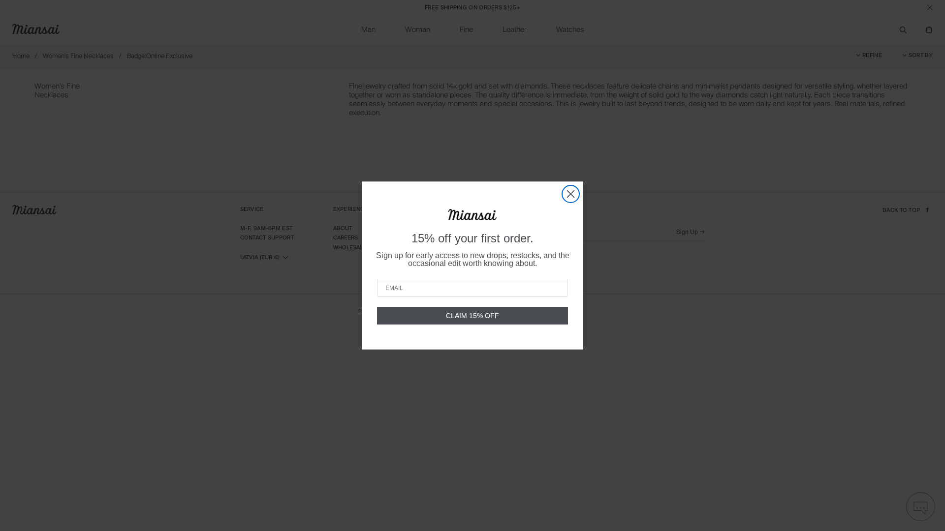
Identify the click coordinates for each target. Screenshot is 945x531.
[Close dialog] (570, 194)
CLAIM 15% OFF (472, 316)
